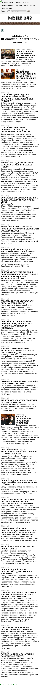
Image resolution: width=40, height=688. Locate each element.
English (25, 5)
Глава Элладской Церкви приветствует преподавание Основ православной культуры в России (19, 530)
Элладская (20, 18)
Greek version (6, 8)
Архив (3, 11)
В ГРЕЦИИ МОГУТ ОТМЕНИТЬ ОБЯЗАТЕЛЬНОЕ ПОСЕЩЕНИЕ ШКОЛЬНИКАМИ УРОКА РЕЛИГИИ (15, 130)
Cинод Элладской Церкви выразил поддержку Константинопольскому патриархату (19, 483)
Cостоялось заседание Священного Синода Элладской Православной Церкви (19, 200)
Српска (32, 5)
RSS (8, 11)
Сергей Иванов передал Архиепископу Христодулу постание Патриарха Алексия (19, 452)
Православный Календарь (11, 5)
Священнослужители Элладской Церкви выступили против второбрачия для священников (17, 501)
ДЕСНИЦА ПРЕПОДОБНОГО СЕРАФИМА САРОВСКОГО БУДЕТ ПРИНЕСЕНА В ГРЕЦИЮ (18, 165)
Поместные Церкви (23, 2)
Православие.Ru (8, 2)
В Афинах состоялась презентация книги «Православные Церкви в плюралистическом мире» (19, 594)
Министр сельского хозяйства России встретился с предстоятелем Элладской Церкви (20, 229)
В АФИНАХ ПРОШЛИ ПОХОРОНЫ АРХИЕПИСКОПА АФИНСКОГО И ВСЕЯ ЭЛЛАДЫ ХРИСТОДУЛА (17, 351)
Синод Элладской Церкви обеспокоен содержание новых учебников (17, 572)
